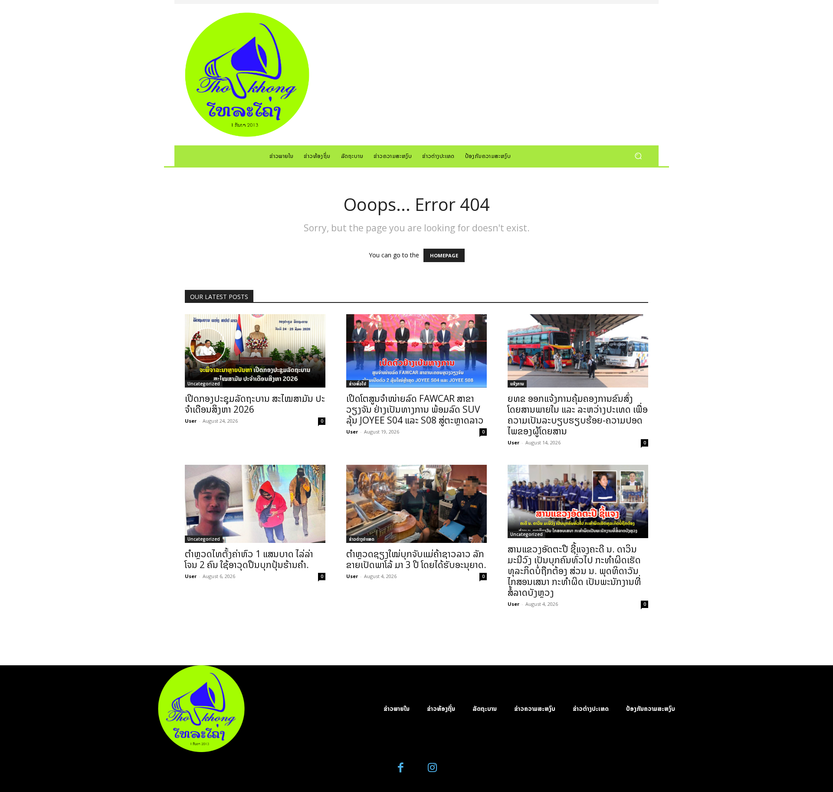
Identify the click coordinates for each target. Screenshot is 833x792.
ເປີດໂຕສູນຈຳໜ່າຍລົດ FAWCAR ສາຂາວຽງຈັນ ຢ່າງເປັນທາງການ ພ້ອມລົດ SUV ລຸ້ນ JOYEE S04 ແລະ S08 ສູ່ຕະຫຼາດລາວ (415, 409)
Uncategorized (203, 384)
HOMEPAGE (444, 255)
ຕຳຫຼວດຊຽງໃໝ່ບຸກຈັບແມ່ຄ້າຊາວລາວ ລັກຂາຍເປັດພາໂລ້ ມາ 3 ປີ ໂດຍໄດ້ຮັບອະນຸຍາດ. (416, 559)
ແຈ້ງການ (517, 384)
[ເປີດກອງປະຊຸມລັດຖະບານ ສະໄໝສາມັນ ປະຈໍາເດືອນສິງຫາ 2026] (255, 351)
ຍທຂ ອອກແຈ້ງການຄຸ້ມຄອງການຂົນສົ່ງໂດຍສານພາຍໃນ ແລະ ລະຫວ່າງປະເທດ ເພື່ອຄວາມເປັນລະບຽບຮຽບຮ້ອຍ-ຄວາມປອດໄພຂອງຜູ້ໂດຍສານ (578, 414)
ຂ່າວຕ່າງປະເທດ (361, 539)
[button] (638, 155)
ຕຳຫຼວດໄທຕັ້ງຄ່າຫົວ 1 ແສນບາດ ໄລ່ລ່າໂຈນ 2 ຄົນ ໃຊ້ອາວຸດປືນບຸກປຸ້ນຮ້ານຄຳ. (249, 559)
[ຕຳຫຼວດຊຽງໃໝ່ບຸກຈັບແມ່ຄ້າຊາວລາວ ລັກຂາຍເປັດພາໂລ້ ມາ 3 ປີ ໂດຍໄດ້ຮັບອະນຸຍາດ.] (416, 504)
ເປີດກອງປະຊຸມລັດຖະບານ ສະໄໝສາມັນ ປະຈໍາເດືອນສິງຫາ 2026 (255, 403)
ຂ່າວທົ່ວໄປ (357, 384)
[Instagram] (432, 768)
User (191, 420)
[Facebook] (401, 768)
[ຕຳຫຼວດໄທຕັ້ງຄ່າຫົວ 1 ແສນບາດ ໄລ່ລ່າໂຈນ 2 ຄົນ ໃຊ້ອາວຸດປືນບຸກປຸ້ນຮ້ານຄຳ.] (255, 504)
